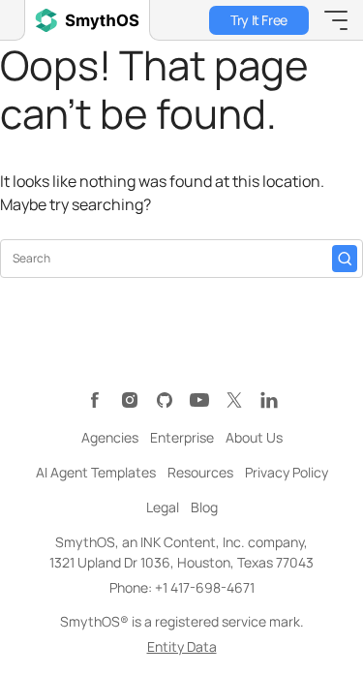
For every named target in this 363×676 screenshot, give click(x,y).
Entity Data (182, 646)
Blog (204, 507)
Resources (200, 472)
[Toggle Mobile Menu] (336, 20)
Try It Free (258, 20)
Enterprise (182, 437)
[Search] (344, 258)
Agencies (109, 437)
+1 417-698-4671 (205, 587)
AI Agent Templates (96, 472)
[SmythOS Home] (87, 20)
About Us (254, 437)
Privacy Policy (286, 472)
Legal (162, 507)
